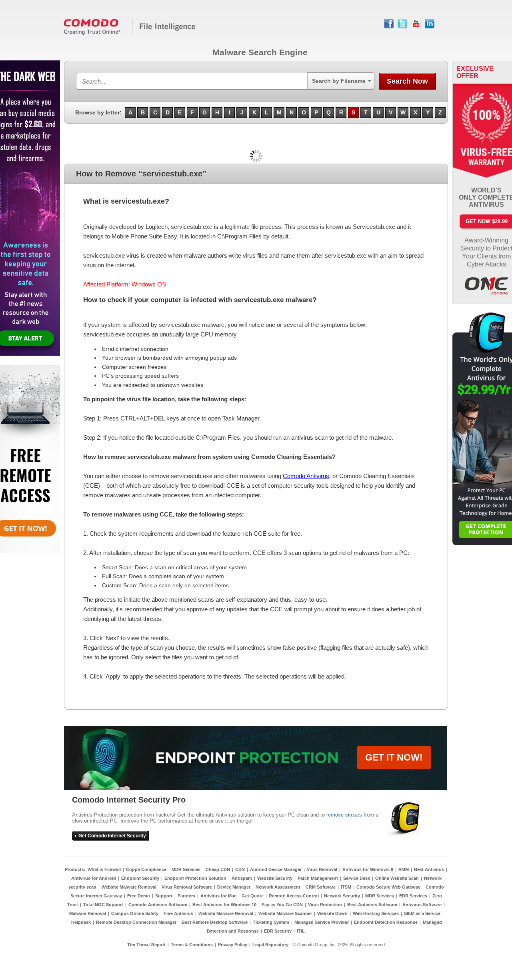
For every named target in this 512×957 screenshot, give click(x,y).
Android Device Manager (276, 869)
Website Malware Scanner (285, 913)
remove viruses (344, 815)
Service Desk (356, 878)
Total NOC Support (103, 904)
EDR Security (278, 931)
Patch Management (318, 878)
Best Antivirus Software (372, 904)
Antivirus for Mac (218, 895)
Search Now (407, 81)
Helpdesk (81, 922)
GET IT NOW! (394, 757)
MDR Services (186, 869)
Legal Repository (270, 944)
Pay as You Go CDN (282, 904)
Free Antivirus (178, 913)
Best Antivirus (429, 869)
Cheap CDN (218, 869)
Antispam (242, 878)
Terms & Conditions (192, 944)
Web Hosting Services (376, 913)
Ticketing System (271, 922)
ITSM (346, 887)
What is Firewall (104, 869)
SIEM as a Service (422, 913)
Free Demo (138, 895)
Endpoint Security (140, 878)
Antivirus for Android (93, 878)
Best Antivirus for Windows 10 (224, 904)
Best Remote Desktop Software (215, 922)
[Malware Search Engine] (130, 33)
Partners (186, 895)
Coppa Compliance (146, 869)
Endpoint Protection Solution (195, 878)
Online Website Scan (397, 878)
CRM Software (321, 887)
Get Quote (253, 895)
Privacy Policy (232, 944)
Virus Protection (325, 904)
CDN (240, 869)
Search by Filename (339, 81)
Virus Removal (322, 869)
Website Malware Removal (129, 887)
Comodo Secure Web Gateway (388, 887)
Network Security (342, 895)
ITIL (301, 931)
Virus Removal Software (187, 887)
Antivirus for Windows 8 (367, 869)
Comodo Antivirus (306, 475)
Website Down (332, 913)
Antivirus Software (422, 904)
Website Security (274, 878)
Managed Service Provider (321, 922)
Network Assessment (278, 887)
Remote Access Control (294, 895)
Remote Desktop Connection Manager (136, 922)
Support (163, 895)
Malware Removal (87, 913)
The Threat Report (146, 944)
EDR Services (413, 895)
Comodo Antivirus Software (157, 904)
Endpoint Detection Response (386, 922)
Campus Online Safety (134, 913)
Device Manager (233, 887)
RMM (403, 869)
